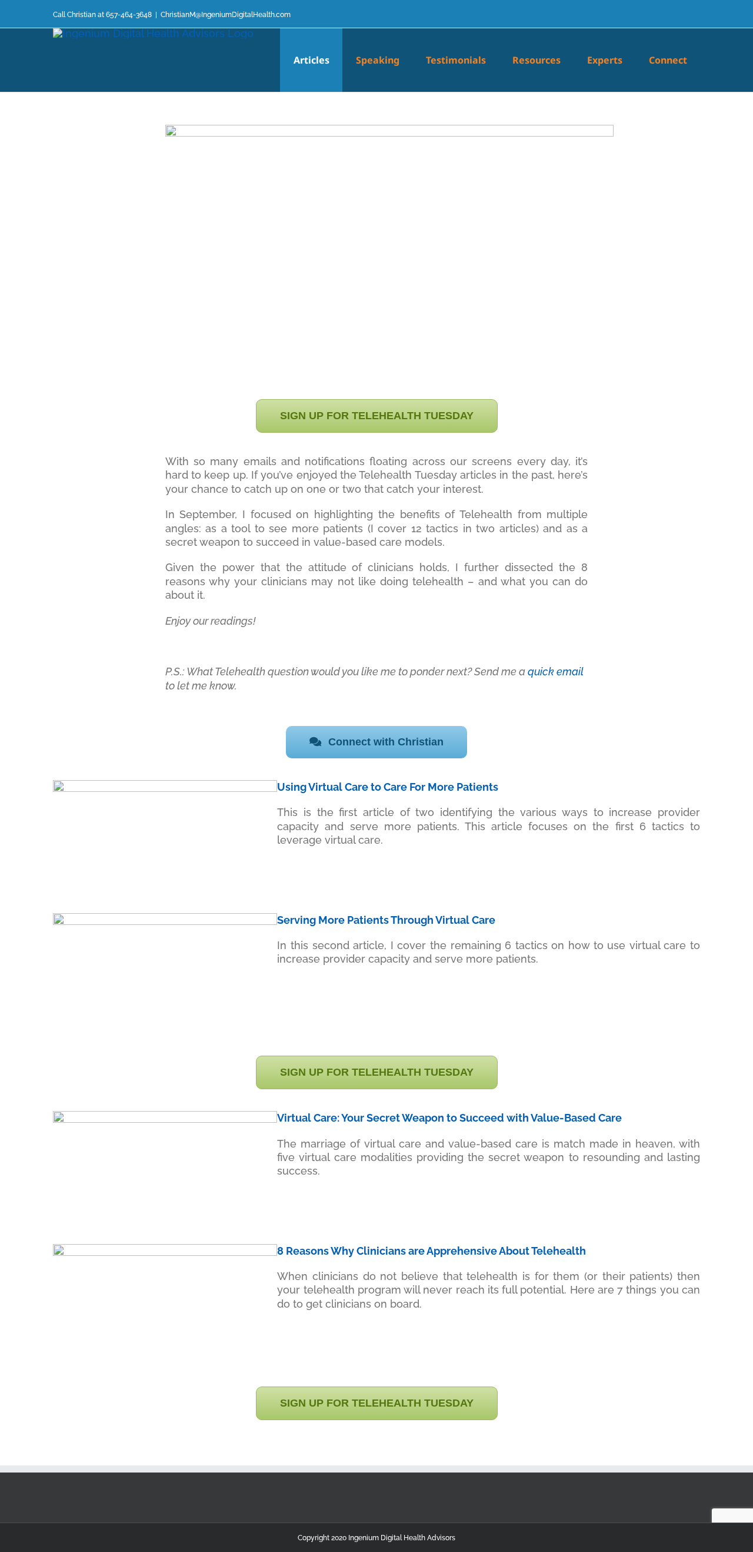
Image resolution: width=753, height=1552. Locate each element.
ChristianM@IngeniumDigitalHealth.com (226, 15)
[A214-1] (165, 785)
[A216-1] (165, 1249)
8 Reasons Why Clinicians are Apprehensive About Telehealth (431, 1251)
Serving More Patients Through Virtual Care (386, 920)
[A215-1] (165, 918)
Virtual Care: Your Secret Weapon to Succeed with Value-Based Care (449, 1118)
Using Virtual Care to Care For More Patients (387, 787)
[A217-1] (165, 1116)
